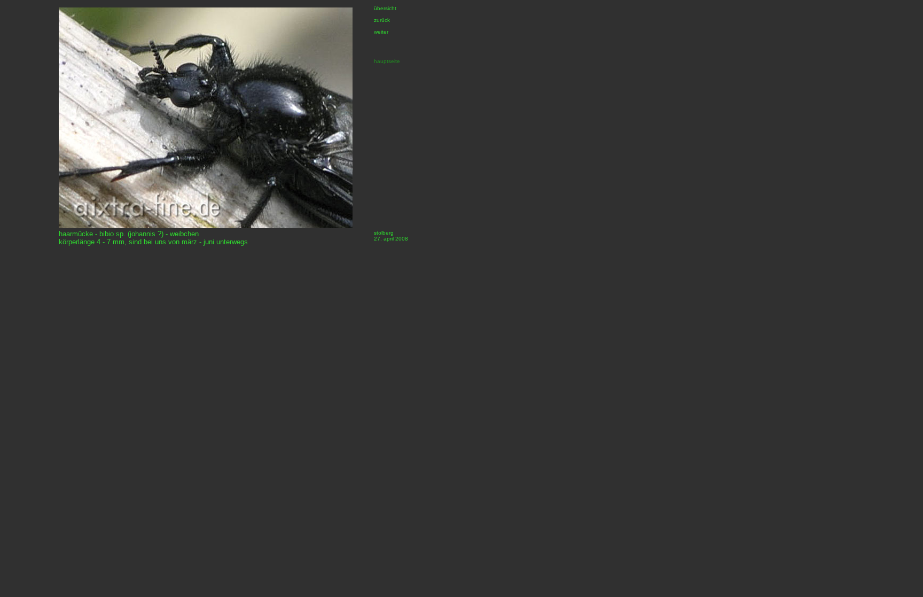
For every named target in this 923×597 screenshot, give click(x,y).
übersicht (385, 8)
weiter (381, 32)
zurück (382, 20)
